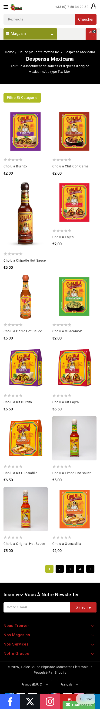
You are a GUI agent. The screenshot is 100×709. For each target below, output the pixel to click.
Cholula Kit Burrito (17, 402)
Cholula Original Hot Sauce (24, 544)
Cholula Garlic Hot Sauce (22, 331)
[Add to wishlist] (11, 116)
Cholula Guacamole (67, 331)
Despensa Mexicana (79, 52)
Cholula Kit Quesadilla (20, 473)
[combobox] (50, 19)
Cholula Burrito (15, 166)
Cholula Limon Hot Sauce (71, 473)
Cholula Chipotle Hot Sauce (24, 260)
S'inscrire (83, 607)
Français (66, 684)
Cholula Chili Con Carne (70, 166)
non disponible (59, 135)
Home (9, 52)
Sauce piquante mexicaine (39, 52)
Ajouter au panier (11, 135)
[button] (22, 98)
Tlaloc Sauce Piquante (38, 667)
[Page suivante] (90, 569)
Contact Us (81, 705)
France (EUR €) (32, 684)
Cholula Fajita (63, 237)
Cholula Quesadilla (66, 544)
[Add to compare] (11, 126)
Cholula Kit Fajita (65, 402)
